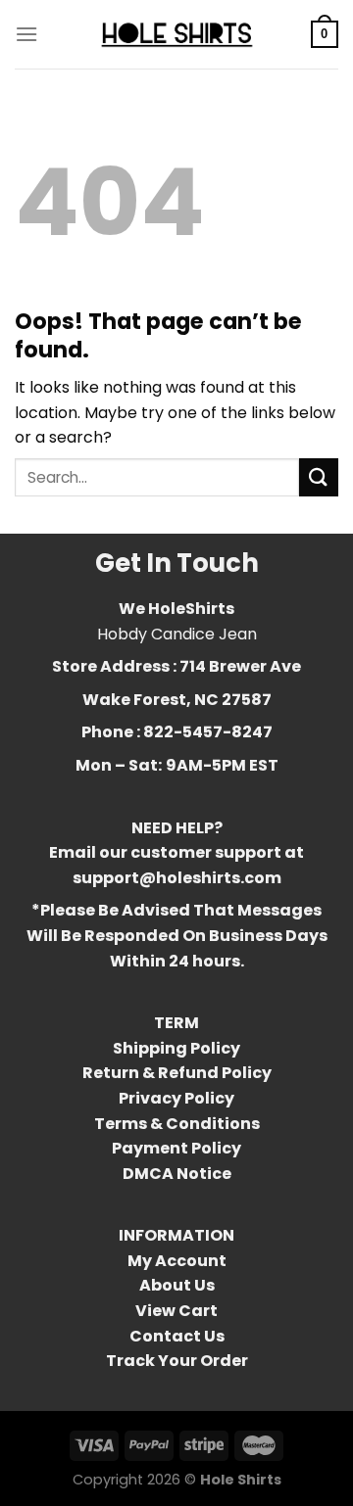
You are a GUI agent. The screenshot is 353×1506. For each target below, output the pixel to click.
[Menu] (26, 34)
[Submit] (318, 477)
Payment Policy (176, 1148)
